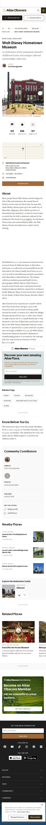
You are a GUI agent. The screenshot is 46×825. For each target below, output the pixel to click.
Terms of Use (17, 382)
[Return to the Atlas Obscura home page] (15, 10)
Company (6, 798)
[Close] (42, 804)
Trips (4, 784)
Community (7, 791)
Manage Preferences (17, 817)
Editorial (6, 777)
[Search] (38, 10)
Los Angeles (27, 219)
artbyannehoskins (11, 485)
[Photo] (38, 536)
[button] (12, 124)
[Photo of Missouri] (8, 591)
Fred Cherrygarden (15, 66)
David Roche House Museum (15, 647)
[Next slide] (40, 93)
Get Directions (23, 184)
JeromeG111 (37, 116)
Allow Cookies (35, 817)
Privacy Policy (8, 382)
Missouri (15, 210)
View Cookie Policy (23, 812)
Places (5, 770)
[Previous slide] (6, 93)
